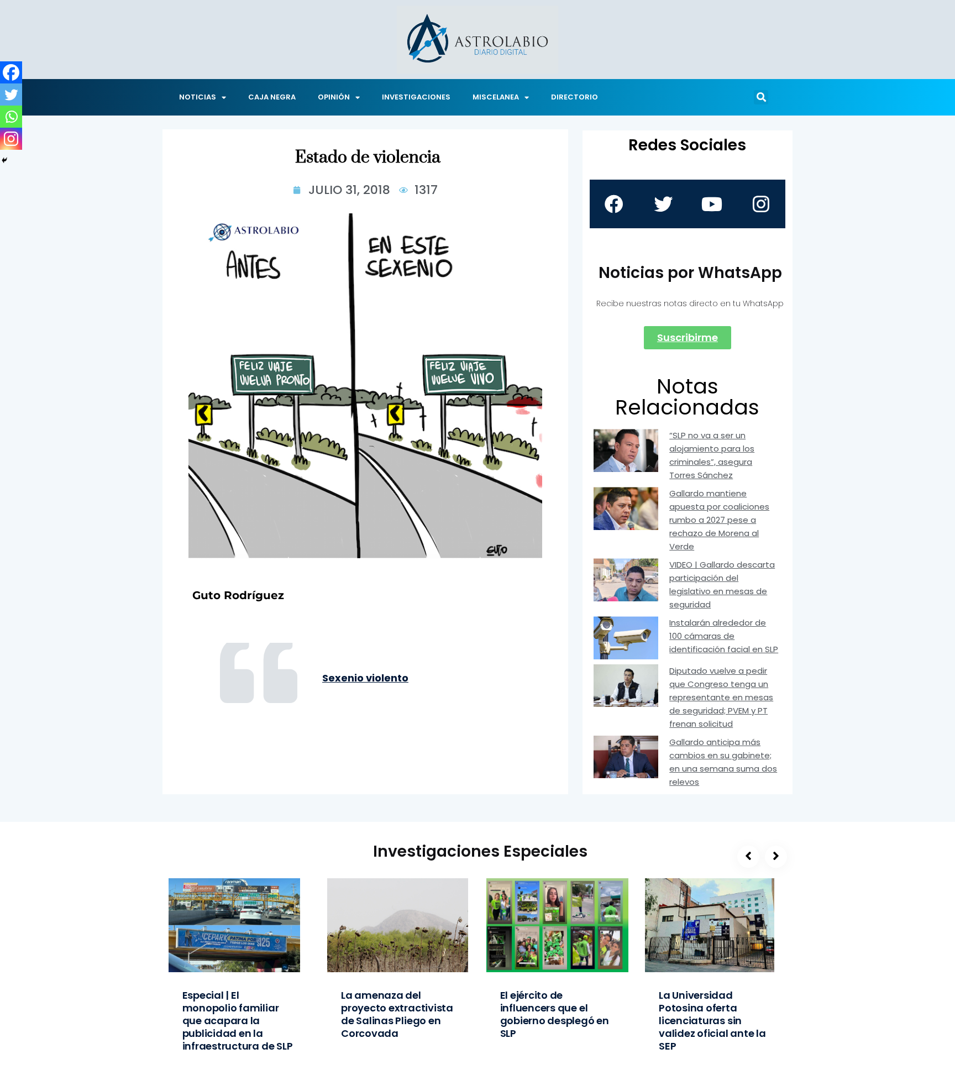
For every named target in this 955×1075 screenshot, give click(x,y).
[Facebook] (11, 72)
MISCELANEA (496, 97)
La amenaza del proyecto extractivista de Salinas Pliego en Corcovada (397, 1014)
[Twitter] (11, 94)
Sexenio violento (365, 678)
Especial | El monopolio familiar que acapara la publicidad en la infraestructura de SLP (237, 1020)
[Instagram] (11, 139)
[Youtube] (712, 204)
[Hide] (4, 160)
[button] (761, 97)
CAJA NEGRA (272, 97)
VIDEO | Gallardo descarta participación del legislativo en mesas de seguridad (722, 584)
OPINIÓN (334, 97)
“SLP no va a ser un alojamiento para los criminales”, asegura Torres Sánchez (711, 455)
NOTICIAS (197, 97)
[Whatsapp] (11, 117)
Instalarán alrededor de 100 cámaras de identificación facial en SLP (723, 636)
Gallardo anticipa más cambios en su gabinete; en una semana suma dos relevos (723, 762)
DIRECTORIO (574, 97)
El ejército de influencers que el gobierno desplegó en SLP (554, 1014)
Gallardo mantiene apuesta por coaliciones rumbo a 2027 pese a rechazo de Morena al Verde (719, 519)
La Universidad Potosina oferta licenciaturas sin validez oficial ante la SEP (712, 1020)
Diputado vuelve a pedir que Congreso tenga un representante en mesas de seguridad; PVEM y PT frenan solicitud (721, 697)
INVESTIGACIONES (416, 97)
